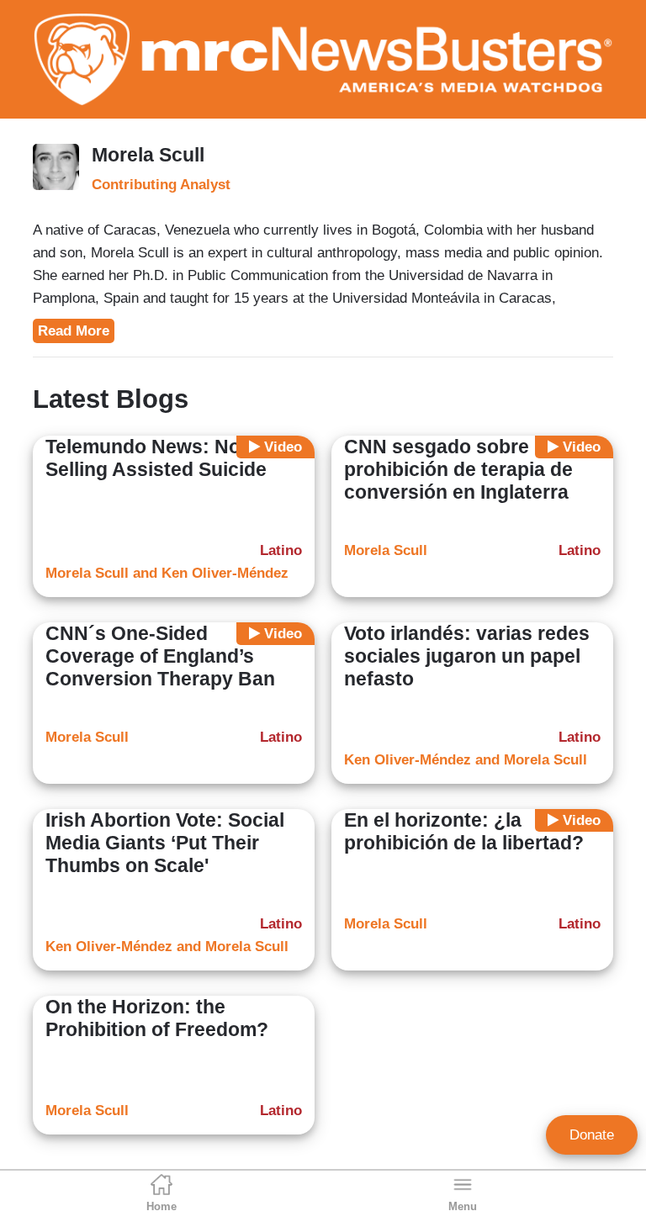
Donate (591, 1135)
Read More (73, 331)
